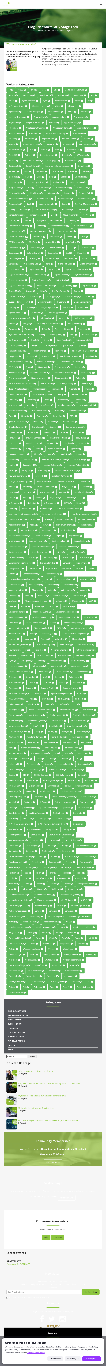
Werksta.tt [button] (14, 960)
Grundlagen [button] (38, 427)
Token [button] (39, 873)
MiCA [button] (92, 601)
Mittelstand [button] (14, 622)
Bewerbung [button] (84, 166)
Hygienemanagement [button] (19, 454)
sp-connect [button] (28, 807)
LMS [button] (91, 568)
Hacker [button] (64, 432)
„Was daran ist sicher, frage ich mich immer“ (36, 1071)
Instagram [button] (27, 470)
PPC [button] (76, 704)
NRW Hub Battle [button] (45, 655)
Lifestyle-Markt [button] (16, 568)
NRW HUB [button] (26, 655)
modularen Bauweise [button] (18, 628)
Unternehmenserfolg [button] (18, 894)
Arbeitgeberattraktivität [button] (36, 128)
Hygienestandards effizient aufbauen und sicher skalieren (42, 1096)
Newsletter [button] (14, 650)
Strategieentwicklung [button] (85, 845)
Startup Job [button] (69, 829)
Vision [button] (63, 927)
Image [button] (50, 454)
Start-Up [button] (13, 818)
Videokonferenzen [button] (52, 922)
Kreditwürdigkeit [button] (42, 535)
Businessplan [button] (15, 204)
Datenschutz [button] (15, 253)
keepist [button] (40, 497)
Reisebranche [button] (50, 742)
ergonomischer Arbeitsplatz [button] (21, 334)
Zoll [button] (25, 987)
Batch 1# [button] (30, 155)
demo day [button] (34, 258)
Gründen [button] (38, 421)
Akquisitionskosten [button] (41, 106)
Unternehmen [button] (75, 889)
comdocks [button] (55, 220)
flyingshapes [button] (39, 389)
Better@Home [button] (33, 166)
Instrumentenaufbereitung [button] (67, 470)
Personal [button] (31, 688)
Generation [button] (80, 399)
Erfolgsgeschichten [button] (64, 329)
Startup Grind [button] (33, 829)
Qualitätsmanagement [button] (19, 731)
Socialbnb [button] (29, 802)
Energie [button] (27, 323)
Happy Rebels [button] (81, 438)
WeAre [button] (78, 938)
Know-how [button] (45, 508)
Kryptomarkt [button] (75, 535)
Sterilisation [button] (54, 840)
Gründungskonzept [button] (75, 427)
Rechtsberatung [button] (80, 737)
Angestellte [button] (14, 122)
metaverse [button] (61, 601)
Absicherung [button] (28, 95)
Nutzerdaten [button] (64, 655)
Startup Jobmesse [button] (17, 835)
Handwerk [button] (14, 438)
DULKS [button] (89, 296)
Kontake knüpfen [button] (86, 519)
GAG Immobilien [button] (78, 394)
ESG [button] (42, 334)
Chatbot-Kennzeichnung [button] (46, 209)
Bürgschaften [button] (15, 187)
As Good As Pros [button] (70, 138)
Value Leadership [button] (43, 905)
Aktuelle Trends (16, 1041)
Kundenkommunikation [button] (42, 546)
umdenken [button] (26, 889)
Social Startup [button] (88, 796)
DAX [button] (69, 253)
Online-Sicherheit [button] (64, 671)
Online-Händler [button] (58, 666)
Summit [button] (55, 856)
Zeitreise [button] (76, 981)
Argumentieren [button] (49, 138)
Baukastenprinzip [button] (48, 155)
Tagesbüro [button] (37, 862)
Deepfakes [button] (82, 253)
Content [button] (41, 225)
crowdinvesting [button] (16, 247)
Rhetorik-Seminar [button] (17, 753)
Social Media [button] (40, 796)
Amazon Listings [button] (60, 117)
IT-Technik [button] (86, 486)
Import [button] (80, 454)
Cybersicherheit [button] (56, 247)
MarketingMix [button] (71, 584)
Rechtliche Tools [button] (59, 737)
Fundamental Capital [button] (41, 394)
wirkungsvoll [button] (58, 965)
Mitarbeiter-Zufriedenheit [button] (67, 612)
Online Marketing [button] (79, 661)
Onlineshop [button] (32, 677)
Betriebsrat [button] (14, 166)
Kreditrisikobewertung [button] (19, 535)
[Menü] (101, 4)
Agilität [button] (79, 100)
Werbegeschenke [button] (72, 954)
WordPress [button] (54, 970)
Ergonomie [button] (83, 329)
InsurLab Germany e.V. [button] (19, 476)
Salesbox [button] (65, 758)
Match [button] (51, 590)
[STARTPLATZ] (6, 3)
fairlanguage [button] (48, 356)
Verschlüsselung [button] (16, 916)
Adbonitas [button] (63, 95)
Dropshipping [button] (52, 296)
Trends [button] (41, 883)
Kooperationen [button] (16, 525)
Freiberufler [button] (74, 389)
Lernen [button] (67, 563)
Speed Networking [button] (48, 807)
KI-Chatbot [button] (32, 503)
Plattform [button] (33, 704)
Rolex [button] (68, 753)
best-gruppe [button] (53, 160)
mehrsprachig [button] (60, 595)
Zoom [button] (53, 987)
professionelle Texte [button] (18, 726)
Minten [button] (39, 606)
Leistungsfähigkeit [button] (48, 563)
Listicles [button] (65, 568)
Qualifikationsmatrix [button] (76, 726)
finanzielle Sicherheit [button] (39, 372)
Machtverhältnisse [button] (66, 579)
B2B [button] (32, 149)
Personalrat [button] (39, 693)
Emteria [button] (13, 323)
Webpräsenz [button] (66, 943)
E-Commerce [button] (45, 302)
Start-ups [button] (28, 818)
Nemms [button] (45, 639)
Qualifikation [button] (55, 726)
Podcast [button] (48, 704)
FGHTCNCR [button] (14, 367)
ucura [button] (12, 889)
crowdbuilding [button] (52, 242)
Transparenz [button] (63, 878)
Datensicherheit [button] (34, 253)
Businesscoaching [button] (86, 198)
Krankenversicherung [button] (66, 525)
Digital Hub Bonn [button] (66, 264)
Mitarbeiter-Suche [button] (41, 612)
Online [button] (41, 661)
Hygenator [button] (75, 448)
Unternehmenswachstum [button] (20, 900)
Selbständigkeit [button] (65, 764)
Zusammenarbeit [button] (17, 992)
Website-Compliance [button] (32, 949)
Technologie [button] (30, 867)
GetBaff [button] (59, 410)
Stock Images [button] (32, 845)
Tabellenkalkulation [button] (18, 862)
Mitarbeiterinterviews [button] (68, 617)
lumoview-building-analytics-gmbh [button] (24, 579)
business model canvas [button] (20, 198)
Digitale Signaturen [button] (41, 280)
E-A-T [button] (28, 302)
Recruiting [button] (33, 742)
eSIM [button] (73, 334)
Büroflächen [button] (36, 193)
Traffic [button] (12, 878)
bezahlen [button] (13, 171)
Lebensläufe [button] (85, 557)
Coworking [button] (55, 236)
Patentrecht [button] (15, 688)
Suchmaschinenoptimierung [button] (21, 856)
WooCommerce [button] (35, 970)
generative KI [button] (15, 405)
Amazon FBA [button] (40, 117)
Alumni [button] (71, 111)
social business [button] (47, 791)
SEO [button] (26, 775)
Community (13, 1028)
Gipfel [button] (12, 416)
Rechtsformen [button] (16, 742)
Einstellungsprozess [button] (57, 312)
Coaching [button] (13, 220)
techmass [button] (14, 867)
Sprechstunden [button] (16, 813)
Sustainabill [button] (89, 856)
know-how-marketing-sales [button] (83, 514)
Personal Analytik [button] (49, 688)
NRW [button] (12, 655)
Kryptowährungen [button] (37, 541)
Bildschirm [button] (57, 171)
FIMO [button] (29, 367)
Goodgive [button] (42, 416)
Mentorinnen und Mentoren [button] (37, 601)
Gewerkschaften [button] (77, 410)
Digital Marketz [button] (16, 269)
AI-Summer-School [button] (17, 106)
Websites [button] (53, 949)
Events (11, 1045)
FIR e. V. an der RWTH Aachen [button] (22, 383)
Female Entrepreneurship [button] (20, 361)
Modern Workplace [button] (73, 622)
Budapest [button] (58, 182)
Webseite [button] (83, 943)
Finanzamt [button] (43, 367)
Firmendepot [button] (47, 383)
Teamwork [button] (85, 862)
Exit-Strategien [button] (49, 345)
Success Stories (16, 1024)
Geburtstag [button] (32, 399)
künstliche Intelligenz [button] (40, 552)
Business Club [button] (85, 193)
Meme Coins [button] (79, 595)
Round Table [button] (84, 753)
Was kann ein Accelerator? (21, 44)
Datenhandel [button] (87, 247)
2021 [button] (45, 90)
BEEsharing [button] (82, 155)
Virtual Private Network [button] (19, 927)
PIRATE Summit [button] (16, 699)
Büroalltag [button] (44, 187)
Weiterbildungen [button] (16, 954)
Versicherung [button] (36, 916)
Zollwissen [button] (39, 987)
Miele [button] (12, 606)
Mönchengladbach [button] (42, 628)
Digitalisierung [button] (68, 285)
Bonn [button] (40, 177)
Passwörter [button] (78, 682)
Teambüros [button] (55, 862)
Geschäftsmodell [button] (88, 405)
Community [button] (72, 220)
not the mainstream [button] (85, 650)
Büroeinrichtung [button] (16, 193)
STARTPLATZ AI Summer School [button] (52, 824)
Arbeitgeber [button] (14, 128)
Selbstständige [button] (16, 769)
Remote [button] (85, 742)
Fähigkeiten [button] (14, 356)
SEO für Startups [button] (42, 775)
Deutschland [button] (88, 258)
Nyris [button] (12, 661)
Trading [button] (80, 873)
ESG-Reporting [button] (57, 334)
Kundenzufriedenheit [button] (68, 546)
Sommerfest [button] (86, 802)
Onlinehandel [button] (83, 671)
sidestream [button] (91, 780)
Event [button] (34, 340)
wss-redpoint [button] (70, 976)
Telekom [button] (13, 873)
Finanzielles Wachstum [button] (64, 372)
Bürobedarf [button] (83, 187)
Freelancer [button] (56, 389)
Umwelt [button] (41, 889)
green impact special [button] (18, 421)
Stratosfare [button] (14, 851)
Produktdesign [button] (16, 720)
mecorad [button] (84, 590)
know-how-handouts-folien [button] (69, 508)
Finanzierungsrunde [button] (40, 378)
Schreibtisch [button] (33, 764)
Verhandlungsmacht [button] (80, 905)
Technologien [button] (49, 867)
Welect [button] (33, 954)
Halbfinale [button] (78, 432)
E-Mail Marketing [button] (82, 302)
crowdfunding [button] (72, 242)
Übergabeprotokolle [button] (87, 883)
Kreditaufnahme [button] (29, 530)
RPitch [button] (12, 758)
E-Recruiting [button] (30, 307)
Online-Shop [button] (44, 671)
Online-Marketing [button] (79, 666)
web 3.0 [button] (92, 938)
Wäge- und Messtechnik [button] (20, 938)
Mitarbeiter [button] (68, 606)
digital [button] (49, 264)
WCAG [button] (65, 938)
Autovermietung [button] (16, 149)
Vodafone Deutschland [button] (83, 927)
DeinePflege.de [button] (16, 258)
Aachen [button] (13, 95)
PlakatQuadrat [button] (16, 704)
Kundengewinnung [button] (17, 546)
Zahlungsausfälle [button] (17, 981)
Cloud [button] (54, 215)
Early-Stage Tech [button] (49, 307)
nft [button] (27, 650)
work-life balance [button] (73, 970)
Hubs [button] (39, 448)
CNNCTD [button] (88, 215)
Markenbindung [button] (16, 584)
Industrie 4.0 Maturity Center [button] (55, 459)
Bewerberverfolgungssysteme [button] (59, 166)
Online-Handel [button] (39, 666)
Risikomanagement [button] (40, 753)
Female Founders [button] (45, 361)
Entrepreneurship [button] (76, 323)
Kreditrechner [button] (67, 530)
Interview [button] (83, 481)
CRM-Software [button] (16, 242)
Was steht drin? (53, 1287)
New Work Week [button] (86, 644)
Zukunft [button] (67, 987)
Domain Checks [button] (16, 296)
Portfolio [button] (63, 704)
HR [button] (28, 448)
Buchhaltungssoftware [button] (37, 182)
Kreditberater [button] (48, 530)
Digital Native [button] (35, 269)
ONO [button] (46, 677)
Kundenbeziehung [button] (60, 541)
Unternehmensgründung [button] (71, 894)
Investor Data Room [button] (47, 486)
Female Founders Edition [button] (70, 361)
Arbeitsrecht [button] (79, 133)
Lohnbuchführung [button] (52, 574)
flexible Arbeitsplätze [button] (18, 389)
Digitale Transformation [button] (20, 285)
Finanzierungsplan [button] (17, 378)
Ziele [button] (89, 981)
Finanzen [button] (79, 367)
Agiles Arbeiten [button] (62, 100)
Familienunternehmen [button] (70, 356)
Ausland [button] (13, 144)
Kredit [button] (12, 530)
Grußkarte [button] (32, 432)
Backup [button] (45, 149)
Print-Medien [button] (89, 709)
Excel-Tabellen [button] (64, 340)
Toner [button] (52, 873)
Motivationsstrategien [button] (81, 628)
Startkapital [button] (44, 818)
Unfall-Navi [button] (57, 889)
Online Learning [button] (58, 661)
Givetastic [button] (26, 416)
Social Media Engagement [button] (64, 796)
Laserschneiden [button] (16, 557)
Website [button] (13, 949)
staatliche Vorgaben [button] (38, 813)
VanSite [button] (61, 905)
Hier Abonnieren (90, 1292)
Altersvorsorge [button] (55, 111)
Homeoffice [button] (15, 448)
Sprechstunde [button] (84, 807)
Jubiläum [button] (63, 492)
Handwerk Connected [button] (35, 438)
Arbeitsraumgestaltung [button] (56, 133)
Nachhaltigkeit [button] (49, 633)
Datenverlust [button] (54, 253)
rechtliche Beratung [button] (36, 737)
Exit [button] (33, 345)
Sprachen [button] (67, 807)
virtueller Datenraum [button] (45, 927)
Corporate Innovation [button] (40, 231)
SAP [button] (78, 758)
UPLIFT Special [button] (68, 900)
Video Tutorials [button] (30, 922)
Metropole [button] (77, 601)
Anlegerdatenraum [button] (34, 122)
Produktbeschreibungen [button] (84, 715)
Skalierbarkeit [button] (35, 786)
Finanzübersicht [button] (62, 378)
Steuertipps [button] (14, 845)
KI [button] (82, 497)
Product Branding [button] (35, 715)
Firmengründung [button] (67, 383)
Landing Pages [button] (77, 552)
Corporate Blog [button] (17, 231)
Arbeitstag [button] (14, 138)
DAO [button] (72, 247)
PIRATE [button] (81, 693)
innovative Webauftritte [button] (77, 465)
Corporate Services (18, 1032)
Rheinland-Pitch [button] (73, 748)
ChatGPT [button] (82, 209)
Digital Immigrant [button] (88, 264)
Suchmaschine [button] (66, 851)
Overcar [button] (33, 682)
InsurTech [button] (40, 476)
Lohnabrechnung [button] (31, 574)
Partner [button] (63, 682)
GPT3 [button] (73, 416)
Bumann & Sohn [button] (77, 182)
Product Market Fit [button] (58, 715)
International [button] (43, 481)
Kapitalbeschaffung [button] (83, 492)
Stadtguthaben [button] (60, 813)
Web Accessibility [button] (17, 943)
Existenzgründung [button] (17, 345)
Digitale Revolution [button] (17, 280)
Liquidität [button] (51, 568)
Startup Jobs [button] (37, 835)
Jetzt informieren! (53, 1162)
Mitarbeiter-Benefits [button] (18, 612)
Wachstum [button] (72, 932)
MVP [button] (33, 633)
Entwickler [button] (14, 329)
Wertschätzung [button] (32, 960)
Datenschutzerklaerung (36, 1352)
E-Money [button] (13, 307)
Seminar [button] (13, 775)
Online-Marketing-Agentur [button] (20, 671)
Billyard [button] (72, 171)
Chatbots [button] (67, 209)
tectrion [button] (65, 867)
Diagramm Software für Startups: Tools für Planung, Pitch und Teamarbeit (49, 1083)
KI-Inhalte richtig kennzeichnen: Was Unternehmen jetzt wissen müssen (48, 1120)
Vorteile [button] (46, 932)
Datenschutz (46, 1297)
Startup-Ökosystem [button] (18, 840)
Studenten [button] (31, 851)
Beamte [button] (66, 155)
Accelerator (14, 1019)
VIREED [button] (70, 922)
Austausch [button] (52, 144)
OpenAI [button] (59, 677)
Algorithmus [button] (15, 111)
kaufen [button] (27, 497)
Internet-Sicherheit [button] (64, 481)
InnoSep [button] (13, 465)
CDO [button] (12, 209)
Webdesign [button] (48, 943)
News (10, 1049)
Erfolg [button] (45, 329)
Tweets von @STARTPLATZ (18, 1264)
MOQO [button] (61, 628)
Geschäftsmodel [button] (66, 405)
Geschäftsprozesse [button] (18, 410)
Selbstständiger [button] (35, 769)
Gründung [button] (54, 427)
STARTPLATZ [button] (63, 818)
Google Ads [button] (58, 416)
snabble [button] (30, 791)
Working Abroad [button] (33, 976)
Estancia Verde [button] (89, 334)
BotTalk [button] (65, 177)
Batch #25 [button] (14, 155)
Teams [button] (70, 862)
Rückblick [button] (26, 758)
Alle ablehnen (55, 1359)
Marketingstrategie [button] (17, 590)
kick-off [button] (81, 503)
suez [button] (42, 856)
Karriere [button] (13, 497)
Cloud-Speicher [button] (70, 215)
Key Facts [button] (55, 497)
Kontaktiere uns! (66, 1198)
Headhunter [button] (15, 443)
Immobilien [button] (65, 454)
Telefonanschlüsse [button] (84, 867)
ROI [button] (57, 753)
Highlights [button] (68, 443)
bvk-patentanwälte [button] (47, 204)
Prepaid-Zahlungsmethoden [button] (42, 709)
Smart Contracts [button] (83, 786)
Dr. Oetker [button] (34, 296)
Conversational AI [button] (82, 225)
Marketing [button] (53, 584)
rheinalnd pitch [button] (52, 748)
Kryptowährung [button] (16, 541)
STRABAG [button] (50, 845)
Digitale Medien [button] (61, 274)
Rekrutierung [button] (69, 742)
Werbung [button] (91, 954)
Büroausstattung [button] (64, 187)
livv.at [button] (79, 568)
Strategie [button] (65, 845)
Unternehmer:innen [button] (46, 900)
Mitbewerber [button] (90, 617)
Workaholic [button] (14, 976)
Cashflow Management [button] (85, 204)
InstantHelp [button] (44, 470)
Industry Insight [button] (81, 459)
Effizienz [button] (67, 307)
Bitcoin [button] (86, 171)
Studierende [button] (48, 851)
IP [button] (64, 486)
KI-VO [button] (67, 503)
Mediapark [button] (14, 595)
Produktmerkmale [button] (79, 720)
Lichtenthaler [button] (82, 563)
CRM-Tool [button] (34, 242)
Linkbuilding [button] (35, 568)
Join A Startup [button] (47, 492)
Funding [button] (61, 394)
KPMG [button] (47, 525)
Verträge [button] (13, 922)
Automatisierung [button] (87, 144)
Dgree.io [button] (13, 264)
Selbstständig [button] (84, 764)
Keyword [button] (70, 497)
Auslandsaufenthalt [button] (32, 144)
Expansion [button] (66, 345)
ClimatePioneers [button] (37, 215)
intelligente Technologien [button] (20, 481)
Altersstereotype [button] (34, 111)
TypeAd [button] (68, 883)
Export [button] (81, 345)
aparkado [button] (54, 122)
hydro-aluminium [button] (56, 448)
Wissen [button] (74, 965)
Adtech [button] (13, 100)
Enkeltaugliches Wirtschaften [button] (50, 323)
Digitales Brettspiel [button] (46, 285)
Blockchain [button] (14, 177)
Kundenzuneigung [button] (17, 552)
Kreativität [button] (86, 525)
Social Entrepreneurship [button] (71, 791)
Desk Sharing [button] (70, 258)
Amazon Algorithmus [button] (18, 117)
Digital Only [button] (53, 269)
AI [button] (90, 100)
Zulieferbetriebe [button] (84, 987)
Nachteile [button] (14, 639)
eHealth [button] (82, 307)
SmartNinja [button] (14, 791)
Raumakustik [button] (15, 737)
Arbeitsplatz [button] (35, 133)
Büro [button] (31, 187)
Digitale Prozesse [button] (82, 274)
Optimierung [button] (75, 677)
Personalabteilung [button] (71, 688)
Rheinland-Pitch (16, 1036)
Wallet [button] (52, 938)
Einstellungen (73, 1359)
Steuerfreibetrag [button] (73, 840)
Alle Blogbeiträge (17, 1011)
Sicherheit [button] (32, 780)
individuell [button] (14, 459)
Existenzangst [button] (83, 340)
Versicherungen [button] (55, 916)
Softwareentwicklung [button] (65, 802)
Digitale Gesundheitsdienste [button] (77, 269)
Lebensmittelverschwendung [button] (22, 563)
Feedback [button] (91, 356)
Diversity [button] (30, 291)
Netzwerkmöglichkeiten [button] (19, 644)
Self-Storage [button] (77, 769)
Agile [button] (46, 100)
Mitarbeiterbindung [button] (17, 617)
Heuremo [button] (52, 443)
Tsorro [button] (54, 883)
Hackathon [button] (48, 432)
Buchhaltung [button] (15, 182)
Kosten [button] (34, 525)
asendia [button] (88, 138)
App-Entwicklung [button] (72, 122)
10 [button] (11, 90)
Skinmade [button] (53, 786)
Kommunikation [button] (65, 519)
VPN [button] (59, 932)
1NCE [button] (21, 90)
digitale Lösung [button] (40, 274)
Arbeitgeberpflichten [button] (62, 128)
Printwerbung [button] (15, 715)
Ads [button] (93, 95)
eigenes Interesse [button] (17, 312)
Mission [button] (53, 606)
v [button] (28, 905)
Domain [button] (78, 291)
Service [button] (82, 775)
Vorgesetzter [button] (15, 932)
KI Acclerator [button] (15, 503)
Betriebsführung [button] (73, 160)
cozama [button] (71, 236)
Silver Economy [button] (16, 786)
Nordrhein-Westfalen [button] (61, 650)
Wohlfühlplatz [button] (15, 970)
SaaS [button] (40, 758)
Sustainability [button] (71, 856)
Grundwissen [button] (15, 432)
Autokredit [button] (68, 144)
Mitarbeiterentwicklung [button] (42, 617)
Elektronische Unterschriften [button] (21, 318)
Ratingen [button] (66, 731)
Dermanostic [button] (51, 258)
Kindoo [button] (13, 508)
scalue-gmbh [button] (15, 764)
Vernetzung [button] (70, 911)
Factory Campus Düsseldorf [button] (83, 351)
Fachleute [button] (60, 351)
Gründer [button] (52, 421)
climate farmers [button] (16, 215)
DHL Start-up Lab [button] (31, 264)
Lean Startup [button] (49, 557)
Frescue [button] (89, 389)
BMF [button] (28, 177)
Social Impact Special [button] (18, 796)
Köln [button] (48, 519)
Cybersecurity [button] (36, 247)
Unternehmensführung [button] (44, 894)
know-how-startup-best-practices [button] (24, 519)
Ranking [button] (52, 731)
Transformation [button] (43, 878)
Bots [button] (52, 177)
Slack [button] (67, 786)
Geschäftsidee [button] (46, 405)
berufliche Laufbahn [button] (32, 160)
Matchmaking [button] (67, 590)
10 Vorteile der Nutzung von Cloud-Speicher (36, 1108)
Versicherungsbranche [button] (78, 916)
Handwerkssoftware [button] (59, 438)
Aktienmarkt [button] (74, 106)
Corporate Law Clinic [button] (65, 231)
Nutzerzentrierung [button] (84, 655)
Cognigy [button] (40, 220)
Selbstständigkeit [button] (57, 769)
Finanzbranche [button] (62, 367)
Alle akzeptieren (92, 1359)
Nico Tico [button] (40, 650)
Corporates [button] (39, 236)
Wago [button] (39, 938)
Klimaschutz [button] (28, 508)
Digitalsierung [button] (88, 285)
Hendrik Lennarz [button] (34, 443)
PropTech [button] (38, 726)
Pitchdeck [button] (80, 699)
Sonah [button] (12, 807)
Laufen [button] (33, 557)
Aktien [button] (59, 106)
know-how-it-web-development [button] (23, 514)
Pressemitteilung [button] (68, 709)
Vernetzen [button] (54, 911)
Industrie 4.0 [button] (30, 459)
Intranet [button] (13, 486)
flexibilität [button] (86, 383)
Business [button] (68, 193)
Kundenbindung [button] (81, 541)
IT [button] (73, 486)
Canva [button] (65, 204)
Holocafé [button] (83, 443)
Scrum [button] (48, 764)
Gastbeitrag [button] (15, 399)
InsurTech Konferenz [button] (61, 476)
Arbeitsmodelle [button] (16, 133)
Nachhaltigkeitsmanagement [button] (75, 633)
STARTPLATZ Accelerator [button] (20, 824)
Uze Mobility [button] (15, 905)
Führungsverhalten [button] (17, 394)
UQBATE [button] (86, 900)
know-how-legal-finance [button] (54, 514)
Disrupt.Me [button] (14, 291)
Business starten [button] (45, 198)
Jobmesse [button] (29, 492)
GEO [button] (30, 405)
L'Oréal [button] (60, 552)
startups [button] (37, 840)
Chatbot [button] (24, 209)
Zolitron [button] (13, 987)
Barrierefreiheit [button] (74, 149)
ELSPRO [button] (63, 318)
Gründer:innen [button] (69, 421)
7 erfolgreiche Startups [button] (75, 90)
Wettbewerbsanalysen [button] (73, 960)
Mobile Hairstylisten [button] (35, 622)
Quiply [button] (38, 731)
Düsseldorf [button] (14, 302)
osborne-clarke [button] (16, 682)
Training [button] (26, 878)
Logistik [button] (13, 574)
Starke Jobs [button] (78, 813)
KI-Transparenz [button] (51, 503)
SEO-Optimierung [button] (64, 775)
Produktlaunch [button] (58, 720)
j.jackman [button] (14, 492)
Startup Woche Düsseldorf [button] (61, 835)
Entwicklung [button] (31, 329)
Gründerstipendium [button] (18, 427)
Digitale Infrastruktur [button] (18, 274)
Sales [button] (52, 758)
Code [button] (27, 220)
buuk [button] (30, 204)
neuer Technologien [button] (45, 644)
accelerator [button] (46, 95)
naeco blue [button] (29, 639)
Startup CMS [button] (15, 829)
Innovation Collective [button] (51, 465)
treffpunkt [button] (14, 883)
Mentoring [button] (14, 601)
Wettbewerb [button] (51, 960)
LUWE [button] (48, 579)
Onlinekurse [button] (15, 677)
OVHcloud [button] (48, 682)
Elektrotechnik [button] (47, 318)
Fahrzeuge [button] (31, 356)
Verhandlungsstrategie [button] (19, 911)
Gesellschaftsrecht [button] (41, 410)
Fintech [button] (80, 378)
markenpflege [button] (36, 584)
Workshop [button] (52, 976)
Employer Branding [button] (83, 318)
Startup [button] (78, 824)
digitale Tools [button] (62, 280)
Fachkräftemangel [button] (17, 351)
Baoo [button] (58, 149)
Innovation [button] (29, 465)
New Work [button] (66, 644)
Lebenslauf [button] (67, 557)
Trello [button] (27, 883)
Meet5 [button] (29, 595)
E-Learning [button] (62, 302)
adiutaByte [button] (79, 95)
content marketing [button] (60, 225)
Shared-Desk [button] (15, 780)
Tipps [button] (27, 873)
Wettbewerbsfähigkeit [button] (19, 965)
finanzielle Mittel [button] (16, 372)
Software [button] (45, 802)
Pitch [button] (33, 699)
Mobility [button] (54, 622)
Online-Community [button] (17, 666)
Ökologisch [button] (26, 661)
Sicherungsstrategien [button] (52, 780)
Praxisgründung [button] (16, 709)
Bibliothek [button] (41, 171)
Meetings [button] (43, 595)
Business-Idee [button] (65, 198)
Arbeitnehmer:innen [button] (86, 128)
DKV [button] (43, 291)
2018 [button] (34, 90)
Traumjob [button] (80, 878)
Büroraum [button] (52, 193)
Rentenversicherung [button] (30, 748)
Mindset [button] (25, 606)
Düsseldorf (57, 1237)
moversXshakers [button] (17, 633)
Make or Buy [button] (86, 579)
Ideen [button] (37, 454)
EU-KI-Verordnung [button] (17, 340)
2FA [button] (56, 90)
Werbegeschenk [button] (50, 954)
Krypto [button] (59, 535)
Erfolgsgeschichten (18, 1015)
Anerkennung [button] (80, 117)
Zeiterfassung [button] (37, 981)
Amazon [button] (85, 111)
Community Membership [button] (20, 225)
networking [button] (61, 639)
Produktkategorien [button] (37, 720)
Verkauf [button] (39, 911)
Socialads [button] (14, 802)
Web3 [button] (34, 943)
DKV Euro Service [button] (60, 291)
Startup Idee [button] (51, 829)
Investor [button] (27, 486)
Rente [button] (12, 748)
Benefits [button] (13, 160)
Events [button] (47, 340)
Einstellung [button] (36, 312)
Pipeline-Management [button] (61, 693)
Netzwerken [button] (78, 639)
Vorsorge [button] (32, 932)
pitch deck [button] (47, 699)
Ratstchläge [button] (83, 731)
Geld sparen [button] (63, 399)
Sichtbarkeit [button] (74, 780)
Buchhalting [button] (81, 177)
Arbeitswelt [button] (30, 138)
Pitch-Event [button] (64, 699)
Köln (46, 1237)
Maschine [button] (37, 590)
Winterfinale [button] (41, 965)
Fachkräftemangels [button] (40, 351)
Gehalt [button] (47, 399)
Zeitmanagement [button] (58, 981)
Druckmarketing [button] (72, 296)
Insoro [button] (12, 470)
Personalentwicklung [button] (18, 693)
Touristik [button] (66, 873)
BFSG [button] (27, 171)
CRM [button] (84, 236)
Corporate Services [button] (18, 236)
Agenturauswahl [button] (30, 100)
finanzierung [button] (87, 372)
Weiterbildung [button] (70, 949)
